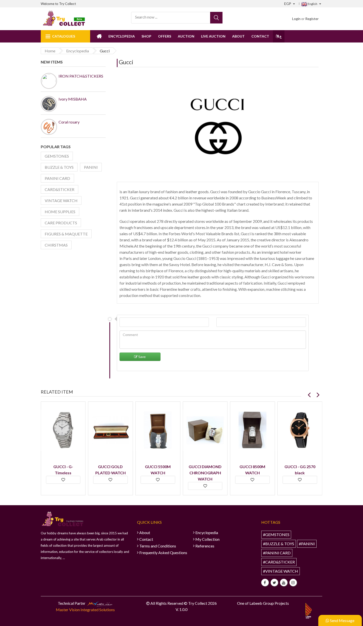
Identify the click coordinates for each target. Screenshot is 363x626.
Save (142, 357)
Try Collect (67, 3)
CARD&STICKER (59, 189)
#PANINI (307, 543)
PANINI (91, 167)
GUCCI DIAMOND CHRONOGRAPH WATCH (205, 472)
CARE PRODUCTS (61, 222)
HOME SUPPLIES (60, 211)
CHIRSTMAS (56, 245)
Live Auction (213, 36)
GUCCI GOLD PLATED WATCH (110, 469)
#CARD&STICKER (279, 562)
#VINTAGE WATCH (280, 571)
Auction (186, 36)
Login (296, 19)
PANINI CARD (57, 178)
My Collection (207, 539)
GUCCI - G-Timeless (63, 469)
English (312, 4)
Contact (260, 36)
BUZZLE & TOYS (59, 167)
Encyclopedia (121, 36)
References (204, 545)
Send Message (341, 620)
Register (312, 19)
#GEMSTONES (276, 534)
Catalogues (63, 36)
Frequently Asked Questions (163, 552)
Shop (146, 36)
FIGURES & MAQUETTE (66, 233)
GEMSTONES (57, 156)
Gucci (126, 61)
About (238, 36)
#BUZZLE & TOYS (278, 543)
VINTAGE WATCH (61, 200)
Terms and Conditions (157, 545)
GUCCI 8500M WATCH (252, 469)
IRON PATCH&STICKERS (81, 76)
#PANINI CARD (277, 552)
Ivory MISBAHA (73, 99)
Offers (164, 36)
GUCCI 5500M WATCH (158, 469)
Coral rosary (69, 122)
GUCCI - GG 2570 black (299, 469)
